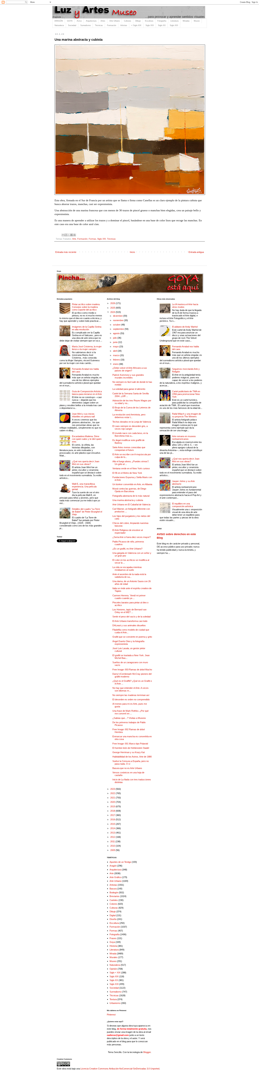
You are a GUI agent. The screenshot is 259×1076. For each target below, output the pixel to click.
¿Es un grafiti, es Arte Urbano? (127, 548)
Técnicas (99, 25)
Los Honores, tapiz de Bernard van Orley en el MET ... (129, 610)
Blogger (147, 1052)
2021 (113, 797)
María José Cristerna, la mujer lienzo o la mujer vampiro (87, 347)
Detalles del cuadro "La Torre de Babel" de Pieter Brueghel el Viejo (87, 512)
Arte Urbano (114, 21)
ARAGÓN (58, 21)
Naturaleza (59, 25)
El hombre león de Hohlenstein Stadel (130, 748)
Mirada (113, 953)
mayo (116, 346)
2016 (113, 819)
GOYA (70, 21)
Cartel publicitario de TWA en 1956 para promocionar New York (186, 394)
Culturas (127, 21)
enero (116, 364)
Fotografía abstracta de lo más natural (130, 496)
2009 (113, 850)
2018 (113, 811)
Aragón (113, 865)
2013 (113, 832)
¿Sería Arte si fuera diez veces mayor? (131, 537)
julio (115, 338)
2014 (113, 828)
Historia (113, 946)
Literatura (174, 21)
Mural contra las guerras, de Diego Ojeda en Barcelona (129, 490)
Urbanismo (115, 1003)
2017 (113, 815)
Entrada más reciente (65, 252)
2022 (113, 793)
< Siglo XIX (136, 25)
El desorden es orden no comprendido (131, 699)
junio (115, 342)
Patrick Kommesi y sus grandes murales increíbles (128, 376)
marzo (116, 355)
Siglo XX (162, 25)
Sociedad (72, 25)
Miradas (186, 21)
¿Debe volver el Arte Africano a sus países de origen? (129, 369)
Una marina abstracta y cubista (127, 500)
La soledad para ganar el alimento (128, 389)
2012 (113, 837)
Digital (113, 915)
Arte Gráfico (115, 877)
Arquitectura (91, 21)
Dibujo (138, 21)
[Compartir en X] (68, 234)
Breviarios (114, 896)
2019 (113, 806)
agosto (116, 333)
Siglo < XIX (115, 972)
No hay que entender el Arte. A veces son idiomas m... (130, 689)
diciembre (118, 316)
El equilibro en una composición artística (182, 505)
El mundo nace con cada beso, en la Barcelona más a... (130, 434)
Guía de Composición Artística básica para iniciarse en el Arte (87, 392)
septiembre (119, 329)
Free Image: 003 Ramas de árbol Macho (132, 669)
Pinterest (111, 1014)
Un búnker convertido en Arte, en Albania (132, 484)
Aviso (79, 21)
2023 (113, 789)
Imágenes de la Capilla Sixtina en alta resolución (86, 328)
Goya (112, 942)
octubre (117, 324)
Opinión (113, 969)
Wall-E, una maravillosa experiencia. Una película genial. (84, 486)
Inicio (132, 252)
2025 (113, 307)
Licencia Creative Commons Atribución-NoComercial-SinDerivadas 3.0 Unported (119, 1068)
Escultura (149, 21)
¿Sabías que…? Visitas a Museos (129, 718)
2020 (113, 802)
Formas (92, 239)
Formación (111, 25)
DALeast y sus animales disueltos (129, 625)
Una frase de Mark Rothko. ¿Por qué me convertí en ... (130, 712)
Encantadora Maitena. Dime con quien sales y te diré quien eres (86, 439)
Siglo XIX (150, 25)
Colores (113, 904)
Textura (113, 999)
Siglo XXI (174, 25)
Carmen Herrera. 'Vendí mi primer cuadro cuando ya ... (129, 596)
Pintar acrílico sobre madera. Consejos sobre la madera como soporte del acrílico (86, 307)
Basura (113, 888)
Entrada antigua (196, 252)
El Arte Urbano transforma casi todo (129, 621)
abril (115, 351)
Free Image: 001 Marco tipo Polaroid (130, 743)
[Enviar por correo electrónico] (63, 234)
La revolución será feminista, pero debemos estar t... (128, 416)
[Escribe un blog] (65, 234)
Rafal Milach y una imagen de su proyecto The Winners (186, 415)
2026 (113, 303)
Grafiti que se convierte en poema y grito (132, 636)
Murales (114, 957)
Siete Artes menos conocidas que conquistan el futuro (128, 448)
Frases (113, 938)
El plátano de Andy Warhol (185, 326)
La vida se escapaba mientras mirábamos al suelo (127, 568)
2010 (113, 846)
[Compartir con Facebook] (71, 234)
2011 (112, 841)
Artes (103, 21)
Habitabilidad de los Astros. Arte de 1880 (132, 756)
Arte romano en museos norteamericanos (184, 437)
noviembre (118, 320)
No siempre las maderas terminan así (130, 695)
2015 (113, 824)
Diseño (113, 919)
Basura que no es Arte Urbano (127, 768)
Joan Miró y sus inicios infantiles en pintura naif (83, 415)
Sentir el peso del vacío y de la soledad (131, 616)
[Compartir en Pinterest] (74, 234)
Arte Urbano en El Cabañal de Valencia (131, 504)
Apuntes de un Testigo (120, 862)
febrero (117, 359)
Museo (197, 21)
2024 (113, 312)
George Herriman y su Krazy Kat (128, 752)
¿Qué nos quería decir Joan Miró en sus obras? (85, 462)
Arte (74, 239)
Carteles (114, 900)
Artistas (123, 25)
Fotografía (161, 21)
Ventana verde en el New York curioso (131, 468)
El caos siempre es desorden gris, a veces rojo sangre (130, 427)
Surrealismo (85, 25)
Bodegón (114, 892)
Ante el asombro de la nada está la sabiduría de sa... (129, 575)
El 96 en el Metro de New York (127, 473)
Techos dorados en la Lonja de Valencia (131, 421)
